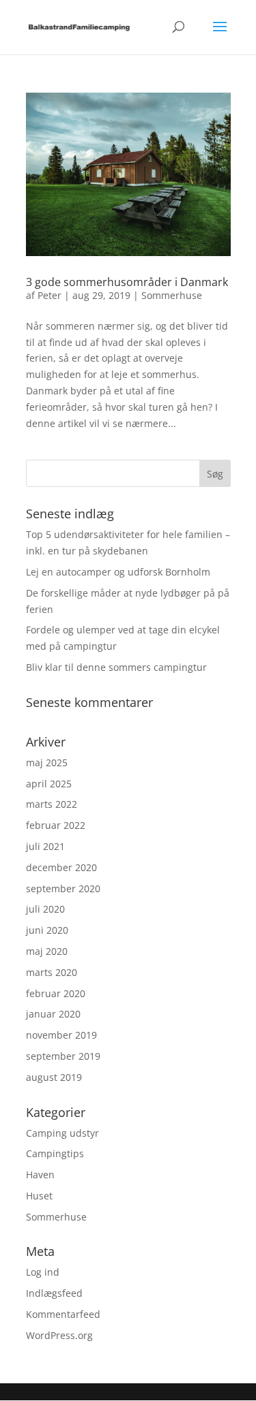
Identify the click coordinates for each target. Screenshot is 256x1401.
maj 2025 (47, 762)
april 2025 (49, 783)
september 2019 (63, 1056)
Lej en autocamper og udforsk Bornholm (118, 571)
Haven (40, 1174)
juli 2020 (45, 908)
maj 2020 (47, 951)
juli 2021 (45, 846)
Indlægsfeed (54, 1293)
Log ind (42, 1271)
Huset (39, 1195)
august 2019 (54, 1077)
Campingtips (55, 1153)
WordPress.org (59, 1335)
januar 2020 (53, 1013)
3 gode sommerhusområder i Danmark (127, 281)
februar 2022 (55, 825)
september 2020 (63, 888)
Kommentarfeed (63, 1314)
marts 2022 (51, 804)
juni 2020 (47, 930)
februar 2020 (55, 993)
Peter (49, 295)
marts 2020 (51, 972)
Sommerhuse (171, 295)
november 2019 (61, 1034)
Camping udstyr (62, 1133)
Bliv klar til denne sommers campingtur (116, 667)
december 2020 (61, 867)
